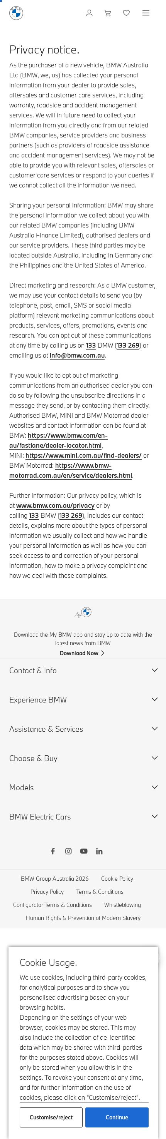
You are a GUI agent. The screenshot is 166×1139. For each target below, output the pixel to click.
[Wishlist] (127, 13)
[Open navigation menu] (147, 13)
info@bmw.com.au (77, 355)
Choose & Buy (33, 758)
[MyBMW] (90, 13)
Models (21, 787)
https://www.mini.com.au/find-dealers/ (83, 455)
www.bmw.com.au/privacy (55, 505)
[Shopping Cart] (109, 13)
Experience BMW (38, 699)
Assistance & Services (46, 729)
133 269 (128, 345)
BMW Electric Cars (40, 816)
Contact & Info (33, 670)
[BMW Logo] (16, 13)
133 (91, 345)
